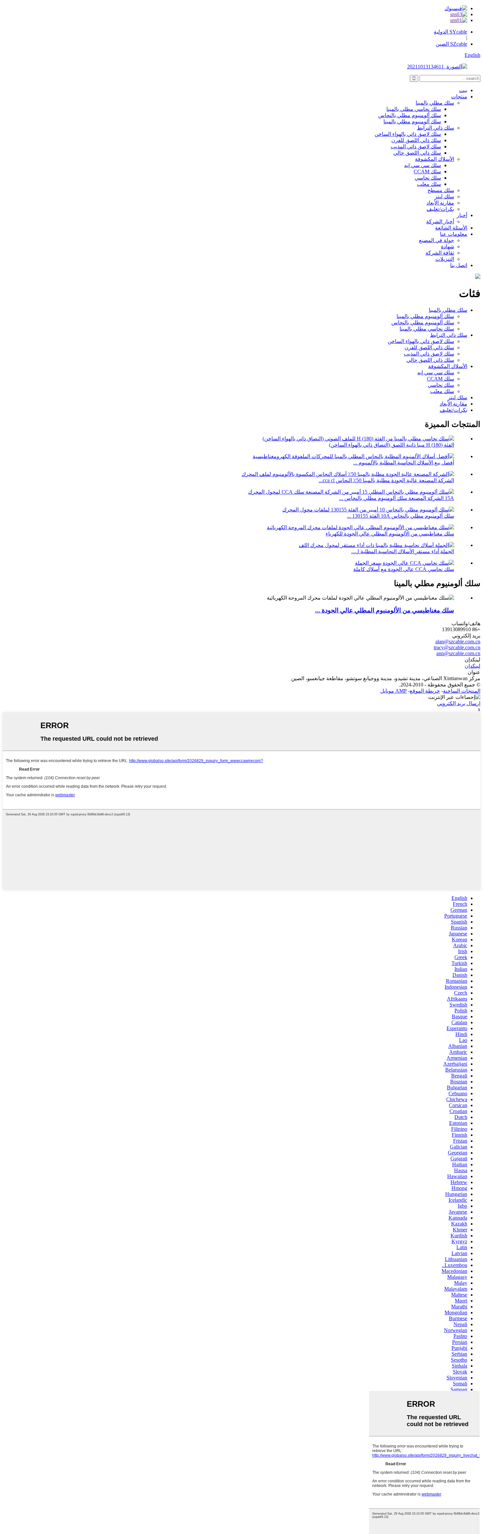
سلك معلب (429, 184)
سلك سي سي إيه (422, 165)
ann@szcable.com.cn (458, 653)
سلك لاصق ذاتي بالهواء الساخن (408, 134)
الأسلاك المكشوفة (434, 159)
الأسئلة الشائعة (451, 228)
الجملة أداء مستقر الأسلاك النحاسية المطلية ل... (402, 551)
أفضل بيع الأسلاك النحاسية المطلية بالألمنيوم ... (403, 462)
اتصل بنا (458, 265)
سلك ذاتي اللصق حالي (417, 153)
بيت (463, 90)
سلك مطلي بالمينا (435, 103)
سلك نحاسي (428, 178)
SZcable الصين (451, 44)
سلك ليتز (444, 196)
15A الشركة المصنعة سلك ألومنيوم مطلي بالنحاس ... (396, 498)
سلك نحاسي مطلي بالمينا (413, 109)
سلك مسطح (440, 190)
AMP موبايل (393, 691)
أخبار (462, 215)
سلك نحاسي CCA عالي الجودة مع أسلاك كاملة (403, 569)
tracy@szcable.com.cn (457, 647)
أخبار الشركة (440, 221)
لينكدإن (472, 666)
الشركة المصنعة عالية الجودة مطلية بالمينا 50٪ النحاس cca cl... (386, 480)
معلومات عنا (453, 234)
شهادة (447, 246)
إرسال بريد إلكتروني (458, 703)
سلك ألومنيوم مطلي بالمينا (412, 121)
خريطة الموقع (425, 691)
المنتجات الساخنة (461, 691)
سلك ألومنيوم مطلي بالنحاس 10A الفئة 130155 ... (400, 516)
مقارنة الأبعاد (440, 203)
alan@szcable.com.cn (457, 641)
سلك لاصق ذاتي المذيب (416, 146)
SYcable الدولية (450, 32)
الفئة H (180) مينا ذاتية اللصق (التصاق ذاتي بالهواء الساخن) (391, 445)
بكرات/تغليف (440, 209)
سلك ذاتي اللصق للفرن (416, 140)
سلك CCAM (427, 171)
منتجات (459, 96)
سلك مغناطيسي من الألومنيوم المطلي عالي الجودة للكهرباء (390, 533)
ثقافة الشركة (440, 253)
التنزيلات (444, 259)
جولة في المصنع (436, 240)
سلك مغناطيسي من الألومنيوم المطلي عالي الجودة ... (384, 610)
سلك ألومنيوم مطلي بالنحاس (409, 115)
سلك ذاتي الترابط (435, 128)
